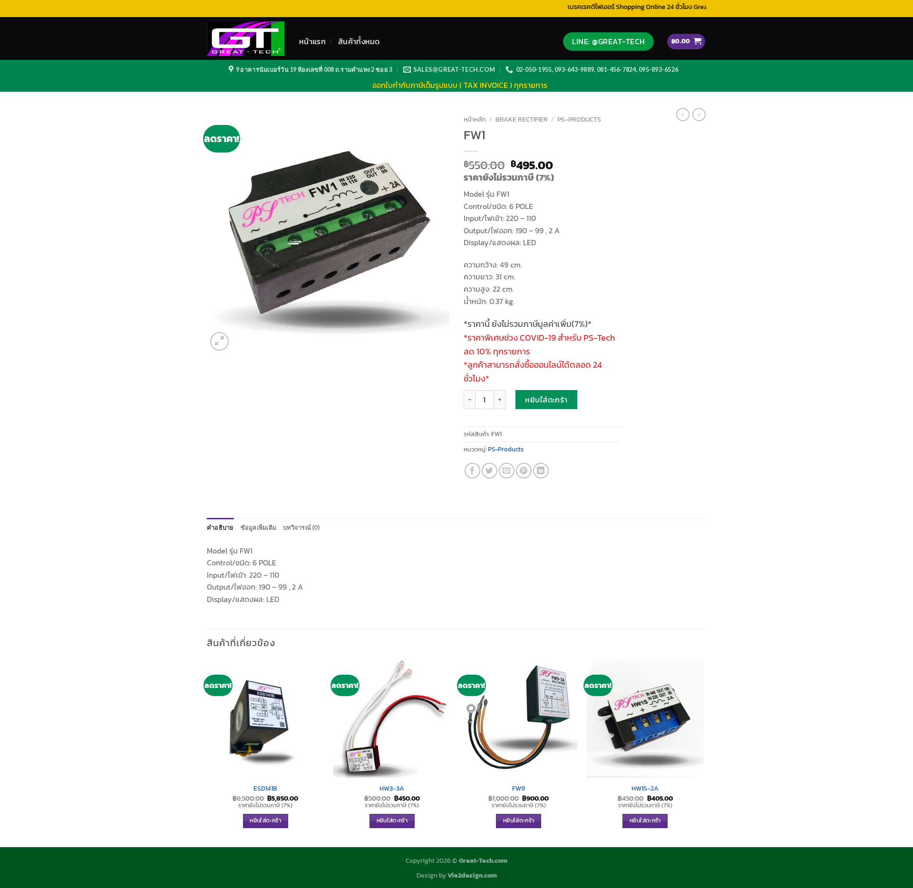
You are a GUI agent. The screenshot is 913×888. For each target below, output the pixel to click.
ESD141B (265, 788)
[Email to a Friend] (507, 470)
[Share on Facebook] (472, 470)
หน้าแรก (312, 41)
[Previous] (207, 752)
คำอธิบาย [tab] (220, 527)
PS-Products (579, 119)
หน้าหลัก (475, 119)
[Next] (703, 752)
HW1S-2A (645, 788)
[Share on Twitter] (489, 470)
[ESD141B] (265, 719)
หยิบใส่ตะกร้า (546, 399)
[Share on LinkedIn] (541, 470)
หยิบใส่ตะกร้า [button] (265, 820)
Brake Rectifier (521, 119)
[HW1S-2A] (645, 719)
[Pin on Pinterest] (524, 470)
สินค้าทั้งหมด (359, 41)
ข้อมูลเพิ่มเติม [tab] (259, 527)
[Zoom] (219, 341)
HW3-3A (391, 788)
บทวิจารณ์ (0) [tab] (301, 527)
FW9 (518, 788)
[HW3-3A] (392, 719)
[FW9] (518, 719)
